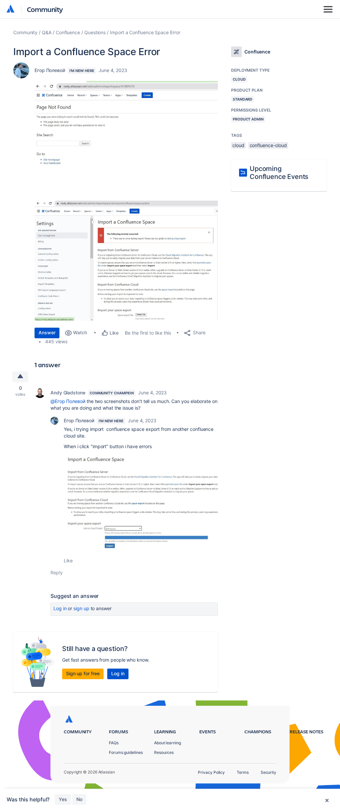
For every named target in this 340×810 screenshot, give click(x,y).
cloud (238, 145)
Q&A (46, 32)
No (79, 799)
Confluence (68, 32)
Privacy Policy (211, 772)
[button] (126, 140)
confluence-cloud (268, 145)
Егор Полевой (50, 70)
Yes (63, 799)
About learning (167, 742)
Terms (243, 772)
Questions (95, 32)
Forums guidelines (126, 752)
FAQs (114, 742)
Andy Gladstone (67, 392)
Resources (164, 752)
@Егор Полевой (67, 401)
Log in (60, 608)
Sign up (81, 608)
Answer (47, 332)
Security (268, 772)
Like (68, 560)
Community (45, 9)
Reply (56, 572)
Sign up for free (83, 673)
